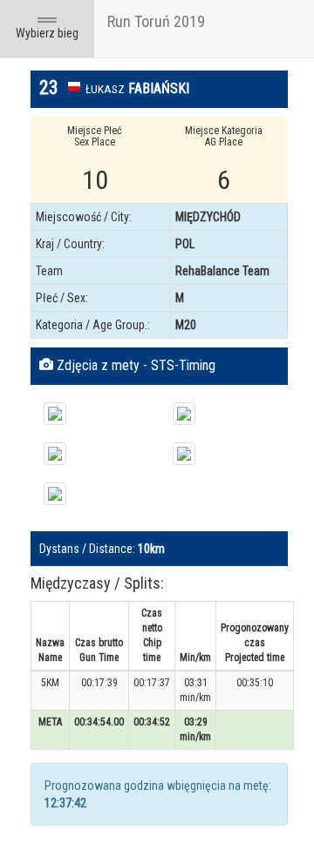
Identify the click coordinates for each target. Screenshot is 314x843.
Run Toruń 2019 (156, 21)
